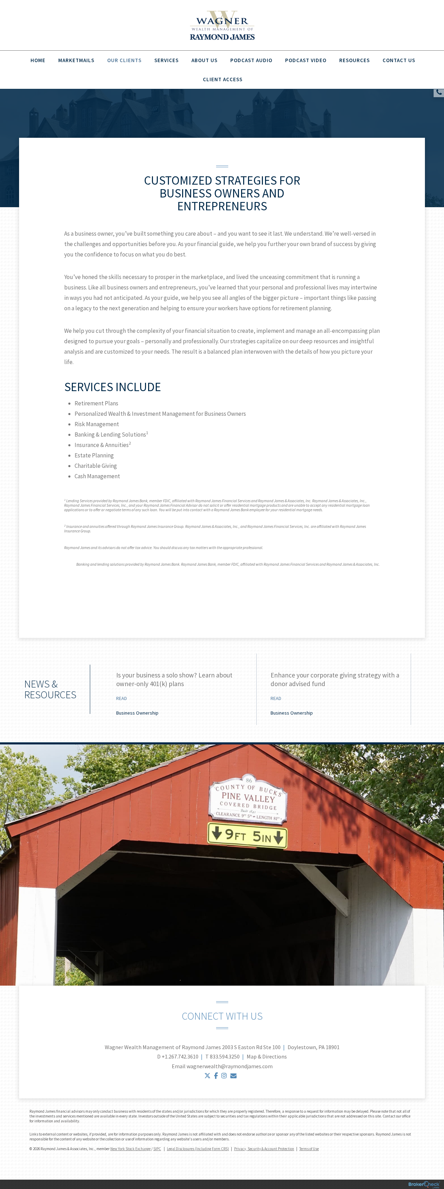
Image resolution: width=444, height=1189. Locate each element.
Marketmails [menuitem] (76, 60)
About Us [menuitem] (204, 60)
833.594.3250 (225, 1056)
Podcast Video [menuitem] (305, 60)
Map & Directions (267, 1056)
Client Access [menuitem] (222, 79)
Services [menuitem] (166, 60)
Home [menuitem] (38, 60)
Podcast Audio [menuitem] (251, 60)
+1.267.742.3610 (180, 1056)
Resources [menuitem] (354, 60)
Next (421, 691)
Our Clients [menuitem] (124, 60)
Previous (83, 691)
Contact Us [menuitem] (399, 60)
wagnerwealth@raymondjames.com (230, 1066)
